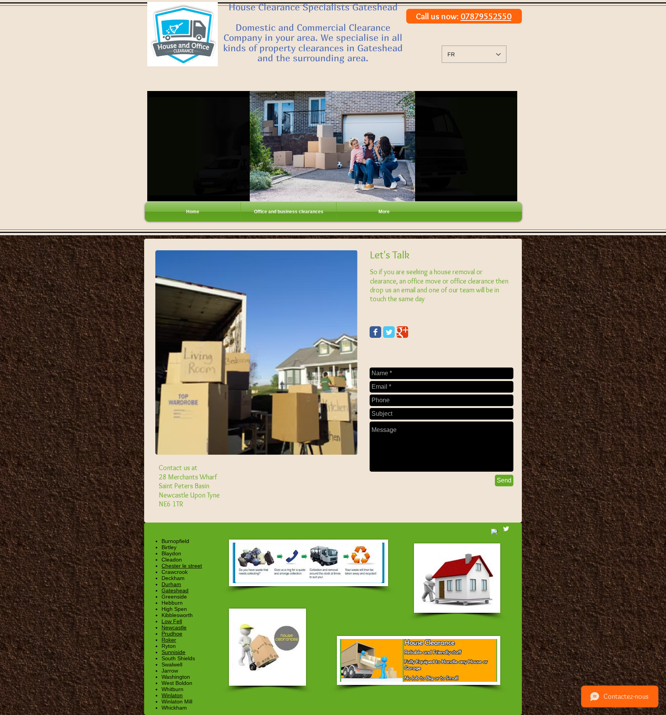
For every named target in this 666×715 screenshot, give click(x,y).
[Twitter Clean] (506, 528)
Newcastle (174, 627)
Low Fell (171, 621)
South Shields (178, 658)
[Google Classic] (402, 332)
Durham (171, 584)
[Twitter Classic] (389, 332)
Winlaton (172, 695)
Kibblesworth (177, 615)
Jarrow (169, 671)
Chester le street (181, 566)
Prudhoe (171, 634)
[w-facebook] (494, 532)
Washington (175, 677)
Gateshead (174, 590)
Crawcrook (174, 572)
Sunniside (173, 652)
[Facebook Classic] (375, 332)
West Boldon (176, 683)
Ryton (168, 646)
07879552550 (486, 16)
